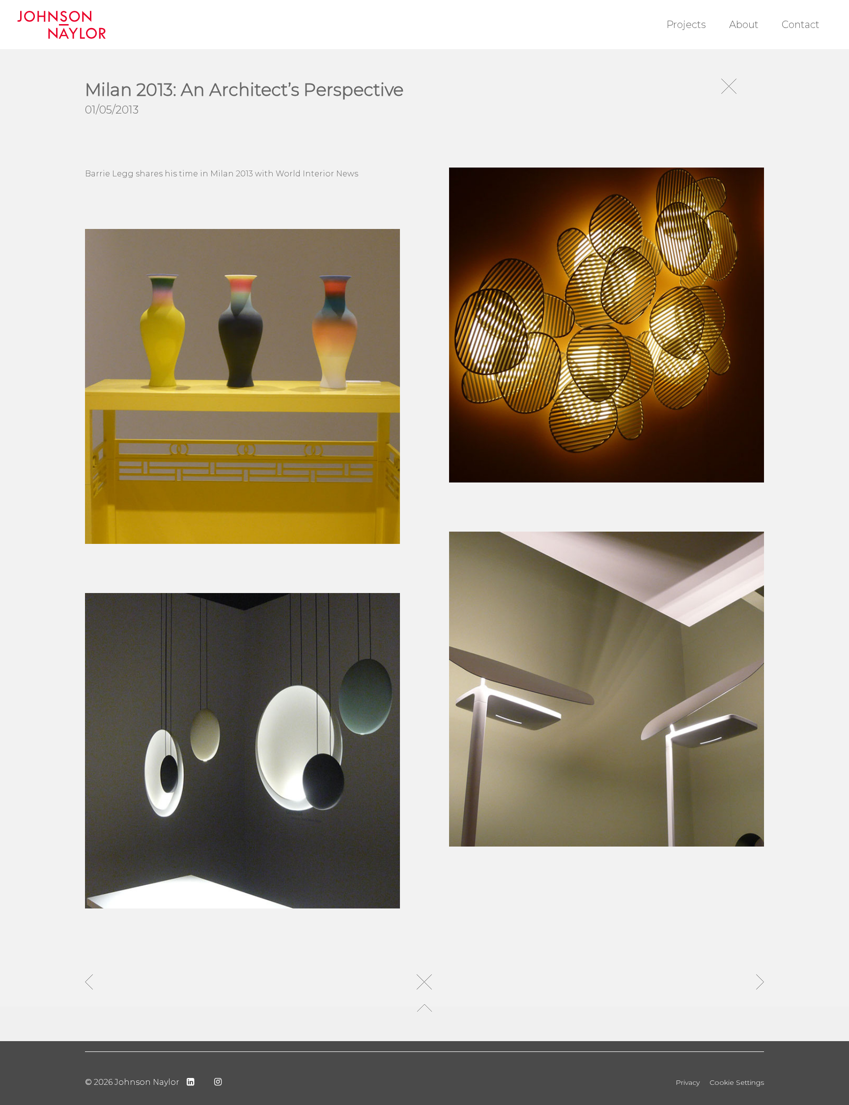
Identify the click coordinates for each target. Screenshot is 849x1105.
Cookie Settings (736, 1082)
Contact (801, 24)
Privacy (688, 1082)
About (744, 24)
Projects (686, 24)
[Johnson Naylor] (82, 25)
